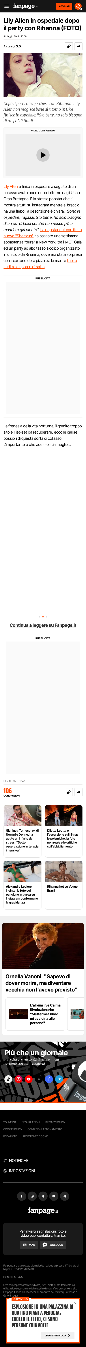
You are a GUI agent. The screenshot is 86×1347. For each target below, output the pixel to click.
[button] (78, 46)
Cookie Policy (12, 1129)
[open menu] (5, 6)
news (22, 781)
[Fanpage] (43, 1210)
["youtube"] (29, 1079)
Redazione (10, 1136)
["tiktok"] (8, 1079)
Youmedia (10, 1122)
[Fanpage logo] (25, 6)
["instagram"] (18, 1079)
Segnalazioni (31, 1122)
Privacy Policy (55, 1122)
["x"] (39, 1079)
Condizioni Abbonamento (45, 1129)
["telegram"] (59, 1079)
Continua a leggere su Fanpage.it (43, 625)
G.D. (19, 46)
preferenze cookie (35, 1136)
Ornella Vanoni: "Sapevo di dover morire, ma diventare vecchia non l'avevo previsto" (42, 983)
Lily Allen (11, 186)
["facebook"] (49, 1079)
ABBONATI (64, 6)
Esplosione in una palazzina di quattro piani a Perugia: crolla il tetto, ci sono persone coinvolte (42, 1316)
